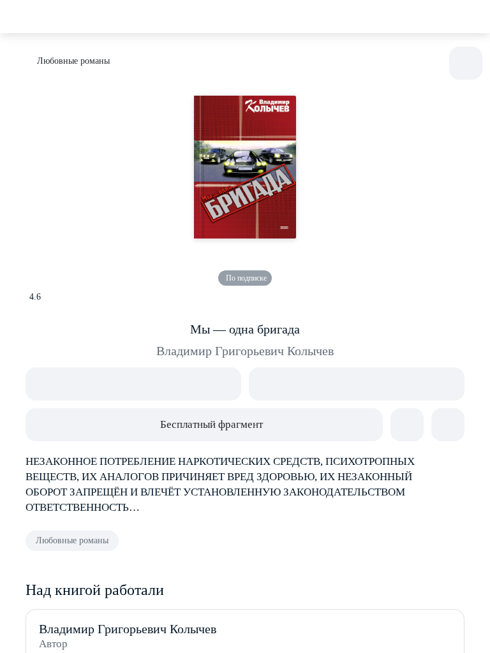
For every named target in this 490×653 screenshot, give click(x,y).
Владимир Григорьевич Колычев (245, 351)
